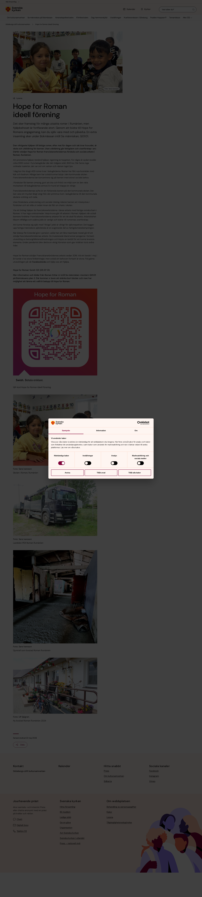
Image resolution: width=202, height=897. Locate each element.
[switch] (88, 463)
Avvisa (67, 473)
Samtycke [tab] (66, 431)
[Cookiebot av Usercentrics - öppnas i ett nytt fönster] (141, 423)
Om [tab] (136, 431)
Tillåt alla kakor (134, 473)
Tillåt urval (101, 473)
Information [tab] (101, 431)
